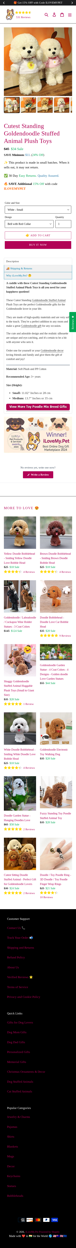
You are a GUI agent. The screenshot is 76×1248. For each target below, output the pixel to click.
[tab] (38, 261)
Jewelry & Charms (18, 1117)
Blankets (12, 1146)
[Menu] (70, 14)
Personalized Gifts (18, 1052)
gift (31, 325)
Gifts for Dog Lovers (20, 1022)
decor (52, 350)
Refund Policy (16, 957)
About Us (13, 967)
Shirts (10, 1136)
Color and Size (12, 202)
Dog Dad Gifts (16, 1042)
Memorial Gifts (16, 1062)
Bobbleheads (15, 1196)
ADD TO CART (38, 235)
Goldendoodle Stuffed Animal (49, 300)
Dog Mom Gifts (17, 1032)
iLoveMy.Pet (31, 1232)
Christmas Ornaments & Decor (26, 1071)
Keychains (13, 1176)
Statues (11, 1186)
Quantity (59, 217)
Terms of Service (17, 987)
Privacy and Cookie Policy (23, 997)
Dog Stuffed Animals (20, 1081)
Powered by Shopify (49, 1232)
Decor (11, 1166)
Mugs (10, 1156)
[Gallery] (38, 70)
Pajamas (12, 1127)
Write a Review (41, 475)
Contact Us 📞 (16, 928)
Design (8, 217)
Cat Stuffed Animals (19, 1091)
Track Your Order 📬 (20, 937)
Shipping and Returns (20, 947)
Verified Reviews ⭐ (20, 977)
